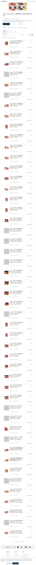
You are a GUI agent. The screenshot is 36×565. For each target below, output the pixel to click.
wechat (29, 547)
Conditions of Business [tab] (23, 27)
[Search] (21, 34)
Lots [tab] (9, 27)
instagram (21, 547)
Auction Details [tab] (14, 27)
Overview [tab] (4, 27)
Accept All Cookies (15, 563)
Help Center (8, 552)
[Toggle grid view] (30, 35)
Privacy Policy (16, 554)
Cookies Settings (8, 563)
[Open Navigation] (34, 1)
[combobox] (14, 35)
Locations (7, 554)
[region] (18, 561)
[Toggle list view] (32, 35)
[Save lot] (31, 41)
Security (23, 552)
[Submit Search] (27, 1)
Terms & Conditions (25, 554)
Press (15, 552)
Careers (15, 557)
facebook (18, 547)
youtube (25, 547)
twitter (14, 547)
